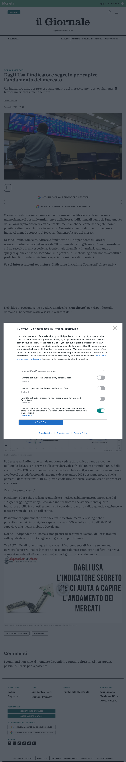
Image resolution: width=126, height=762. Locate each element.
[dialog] (63, 381)
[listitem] (63, 370)
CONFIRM (41, 422)
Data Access (63, 433)
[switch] (101, 378)
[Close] (116, 329)
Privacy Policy (80, 433)
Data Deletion (45, 433)
